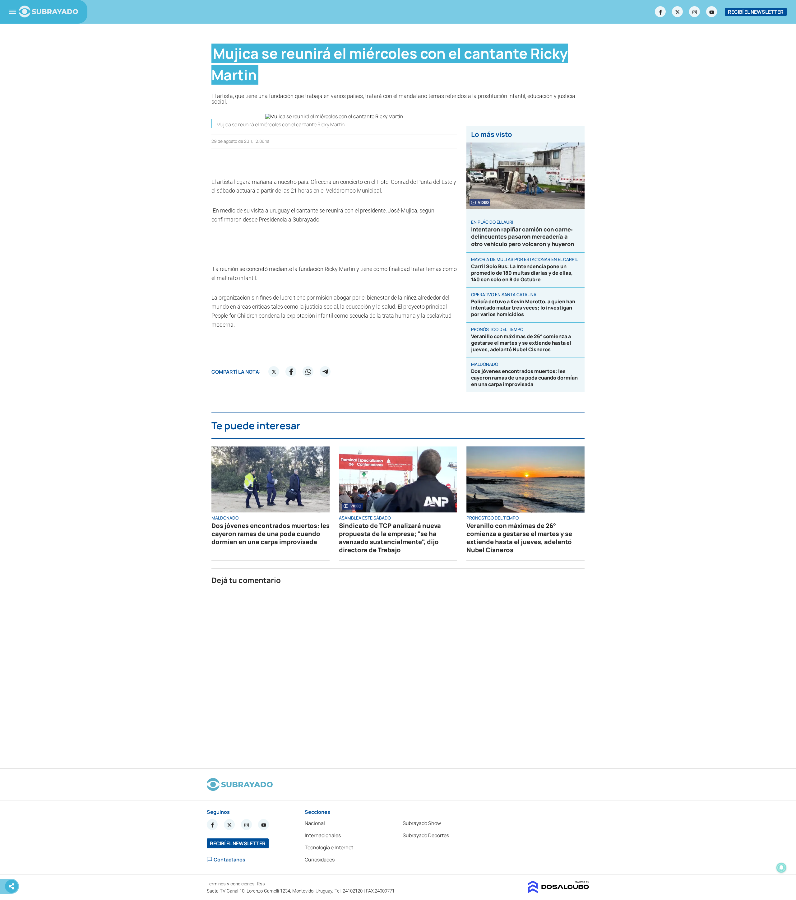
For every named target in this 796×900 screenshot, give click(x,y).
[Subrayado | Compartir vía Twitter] (274, 371)
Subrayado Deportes (426, 835)
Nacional (315, 823)
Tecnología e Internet (329, 847)
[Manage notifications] (781, 868)
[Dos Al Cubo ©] (558, 891)
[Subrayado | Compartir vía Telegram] (325, 371)
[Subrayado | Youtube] (711, 12)
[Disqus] (398, 677)
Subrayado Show (422, 823)
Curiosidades (320, 859)
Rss (261, 884)
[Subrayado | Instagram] (694, 12)
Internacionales (323, 835)
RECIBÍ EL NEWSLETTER (756, 11)
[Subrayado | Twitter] (677, 12)
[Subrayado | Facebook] (660, 12)
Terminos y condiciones (231, 884)
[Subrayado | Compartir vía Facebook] (291, 371)
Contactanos (229, 859)
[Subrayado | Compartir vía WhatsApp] (308, 371)
